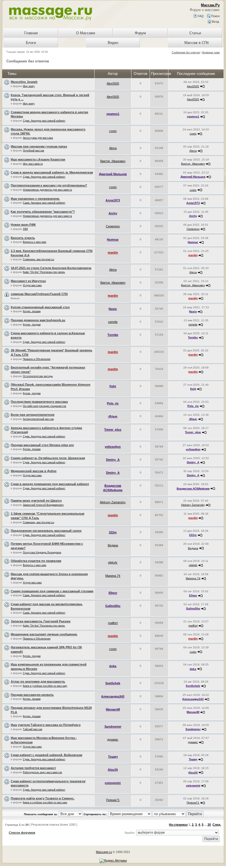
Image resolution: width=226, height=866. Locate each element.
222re (113, 532)
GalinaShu (112, 605)
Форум (140, 33)
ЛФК (25, 229)
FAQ (200, 16)
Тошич (113, 756)
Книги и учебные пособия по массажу (45, 686)
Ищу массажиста (33, 163)
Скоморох (113, 226)
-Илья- (113, 416)
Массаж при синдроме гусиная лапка (39, 146)
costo (113, 131)
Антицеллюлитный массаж (38, 419)
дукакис (112, 739)
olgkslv (112, 562)
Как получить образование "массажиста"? (43, 211)
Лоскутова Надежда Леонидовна (42, 552)
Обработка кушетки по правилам (36, 560)
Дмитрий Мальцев (113, 174)
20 (209, 824)
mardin (113, 252)
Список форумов (22, 832)
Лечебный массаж (33, 150)
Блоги (31, 43)
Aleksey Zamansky (113, 502)
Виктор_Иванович (112, 161)
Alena (113, 148)
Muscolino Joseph (24, 81)
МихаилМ (113, 709)
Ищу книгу (29, 86)
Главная (31, 33)
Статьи (195, 33)
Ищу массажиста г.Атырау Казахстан (38, 159)
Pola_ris (113, 403)
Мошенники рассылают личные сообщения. (44, 634)
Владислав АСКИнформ (193, 488)
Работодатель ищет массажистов (42, 772)
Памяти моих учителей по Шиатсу (36, 500)
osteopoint (113, 783)
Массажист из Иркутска (28, 281)
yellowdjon (113, 446)
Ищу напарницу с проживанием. (35, 198)
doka (112, 666)
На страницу (178, 824)
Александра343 (112, 696)
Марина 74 (112, 575)
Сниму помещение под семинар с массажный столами (52, 591)
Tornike (112, 334)
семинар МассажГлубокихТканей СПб (39, 294)
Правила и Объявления (36, 359)
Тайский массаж (32, 729)
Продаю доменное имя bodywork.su (38, 320)
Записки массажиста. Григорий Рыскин (41, 621)
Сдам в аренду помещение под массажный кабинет (50, 484)
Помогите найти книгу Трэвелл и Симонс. (42, 798)
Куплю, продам (32, 311)
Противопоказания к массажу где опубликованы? (49, 185)
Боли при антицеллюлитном (32, 414)
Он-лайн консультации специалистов (44, 406)
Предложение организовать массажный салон (46, 530)
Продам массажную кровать (32, 694)
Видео (113, 43)
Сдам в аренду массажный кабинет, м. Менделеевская (52, 172)
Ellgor (113, 592)
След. (216, 824)
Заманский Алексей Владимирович (43, 505)
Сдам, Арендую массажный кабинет (44, 120)
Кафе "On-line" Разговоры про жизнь (44, 272)
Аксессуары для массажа (38, 137)
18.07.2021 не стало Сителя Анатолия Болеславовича (51, 268)
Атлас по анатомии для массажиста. (38, 681)
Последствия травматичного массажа (39, 401)
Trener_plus (112, 429)
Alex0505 (113, 83)
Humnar (113, 239)
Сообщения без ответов (186, 52)
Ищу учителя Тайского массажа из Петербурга (45, 725)
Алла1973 (113, 200)
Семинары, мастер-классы (38, 259)
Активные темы (211, 52)
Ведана (113, 545)
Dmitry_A (113, 459)
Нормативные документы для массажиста (47, 189)
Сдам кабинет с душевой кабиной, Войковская (46, 755)
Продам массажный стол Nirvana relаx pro (42, 445)
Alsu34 (113, 769)
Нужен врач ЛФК (23, 224)
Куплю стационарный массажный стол (40, 307)
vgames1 (112, 113)
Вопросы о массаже (34, 242)
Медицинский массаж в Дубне (34, 471)
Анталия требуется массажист (33, 768)
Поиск (215, 16)
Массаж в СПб (196, 43)
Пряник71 (113, 800)
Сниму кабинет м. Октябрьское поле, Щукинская (48, 458)
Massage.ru (104, 852)
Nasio (113, 308)
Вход (215, 21)
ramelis (113, 321)
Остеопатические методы (38, 376)
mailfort (113, 623)
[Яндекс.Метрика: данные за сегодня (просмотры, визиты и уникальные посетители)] (113, 861)
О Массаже (85, 33)
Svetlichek (112, 683)
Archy (113, 213)
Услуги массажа (32, 285)
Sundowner (112, 726)
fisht (112, 386)
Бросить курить (23, 237)
